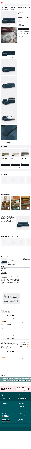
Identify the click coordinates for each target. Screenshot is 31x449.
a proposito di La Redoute (5, 403)
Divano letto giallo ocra (17, 380)
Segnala (13, 318)
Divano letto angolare (6, 380)
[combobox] (15, 267)
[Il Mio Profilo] (25, 3)
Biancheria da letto (7, 7)
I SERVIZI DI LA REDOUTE (21, 403)
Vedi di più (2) (9, 142)
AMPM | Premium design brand (22, 7)
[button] (29, 3)
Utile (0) (8, 318)
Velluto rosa (11, 380)
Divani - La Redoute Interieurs (18, 378)
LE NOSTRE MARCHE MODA (21, 406)
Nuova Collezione (13, 7)
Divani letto (3, 9)
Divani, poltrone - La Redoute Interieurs (8, 378)
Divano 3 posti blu (24, 380)
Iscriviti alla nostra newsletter (20, 387)
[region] (9, 35)
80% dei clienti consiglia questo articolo (26, 259)
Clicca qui (22, 390)
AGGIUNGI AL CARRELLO (24, 28)
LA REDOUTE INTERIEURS (21, 12)
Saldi (2, 7)
